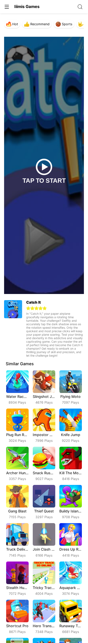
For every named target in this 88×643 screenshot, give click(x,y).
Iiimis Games (26, 6)
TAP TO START (44, 180)
